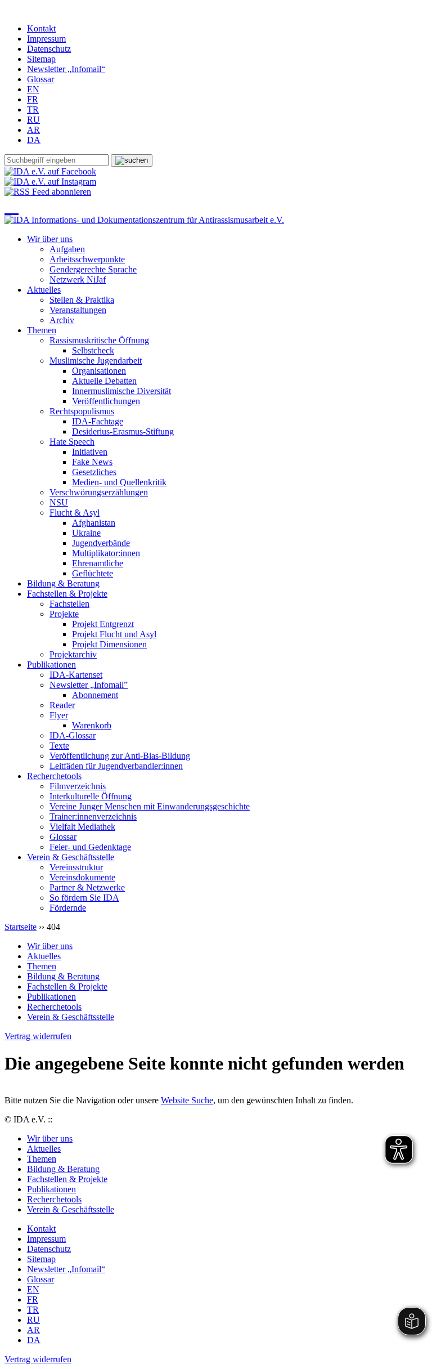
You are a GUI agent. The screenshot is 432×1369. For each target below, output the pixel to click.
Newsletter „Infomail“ (66, 69)
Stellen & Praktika (82, 300)
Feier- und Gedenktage (90, 847)
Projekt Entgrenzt (103, 624)
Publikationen (51, 664)
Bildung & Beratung (63, 583)
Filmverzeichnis (78, 786)
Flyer (59, 715)
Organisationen (99, 370)
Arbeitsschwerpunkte (87, 259)
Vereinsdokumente (82, 877)
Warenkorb (91, 725)
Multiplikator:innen (106, 553)
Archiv (62, 320)
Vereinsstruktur (76, 867)
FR (32, 99)
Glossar (40, 79)
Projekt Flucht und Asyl (114, 634)
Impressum (46, 38)
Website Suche (187, 1100)
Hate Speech (72, 441)
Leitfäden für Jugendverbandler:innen (116, 766)
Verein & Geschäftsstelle (70, 857)
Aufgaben (67, 249)
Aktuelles (44, 289)
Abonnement (95, 695)
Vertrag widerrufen (37, 1036)
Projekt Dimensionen (109, 644)
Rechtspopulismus (82, 411)
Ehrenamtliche (97, 563)
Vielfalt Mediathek (82, 826)
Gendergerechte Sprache (93, 269)
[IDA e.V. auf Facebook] (50, 171)
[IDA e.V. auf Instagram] (50, 181)
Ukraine (86, 533)
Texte (59, 745)
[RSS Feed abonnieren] (47, 191)
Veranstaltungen (78, 310)
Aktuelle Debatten (104, 381)
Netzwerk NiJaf (78, 279)
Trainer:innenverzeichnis (93, 816)
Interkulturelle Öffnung (91, 796)
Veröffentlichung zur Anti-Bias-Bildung (120, 755)
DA (33, 140)
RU (33, 119)
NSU (59, 502)
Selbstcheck (93, 350)
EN (33, 89)
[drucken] (11, 206)
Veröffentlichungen (106, 401)
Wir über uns (50, 239)
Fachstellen (69, 604)
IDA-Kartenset (76, 674)
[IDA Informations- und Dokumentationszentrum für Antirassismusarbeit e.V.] (144, 220)
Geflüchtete (92, 573)
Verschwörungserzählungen (99, 492)
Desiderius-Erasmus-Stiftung (123, 431)
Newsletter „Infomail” (89, 685)
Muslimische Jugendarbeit (96, 360)
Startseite (20, 927)
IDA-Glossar (73, 735)
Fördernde (68, 907)
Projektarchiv (73, 654)
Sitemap (41, 59)
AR (33, 130)
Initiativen (89, 452)
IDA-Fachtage (97, 421)
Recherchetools (54, 776)
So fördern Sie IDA (84, 897)
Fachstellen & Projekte (67, 593)
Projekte (64, 614)
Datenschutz (49, 48)
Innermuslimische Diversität (121, 391)
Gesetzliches (94, 472)
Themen (41, 330)
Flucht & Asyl (75, 512)
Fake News (92, 462)
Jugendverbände (101, 543)
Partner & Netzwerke (87, 887)
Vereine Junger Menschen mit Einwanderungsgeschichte (150, 806)
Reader (62, 705)
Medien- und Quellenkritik (119, 482)
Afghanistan (93, 522)
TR (33, 109)
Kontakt (41, 28)
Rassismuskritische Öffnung (99, 340)
